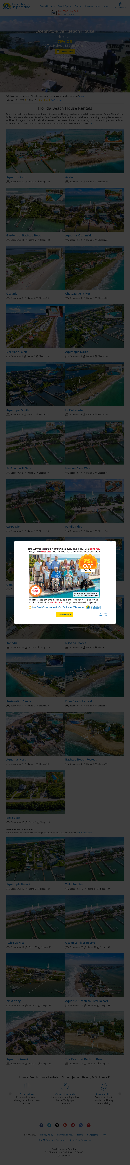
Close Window (64, 614)
